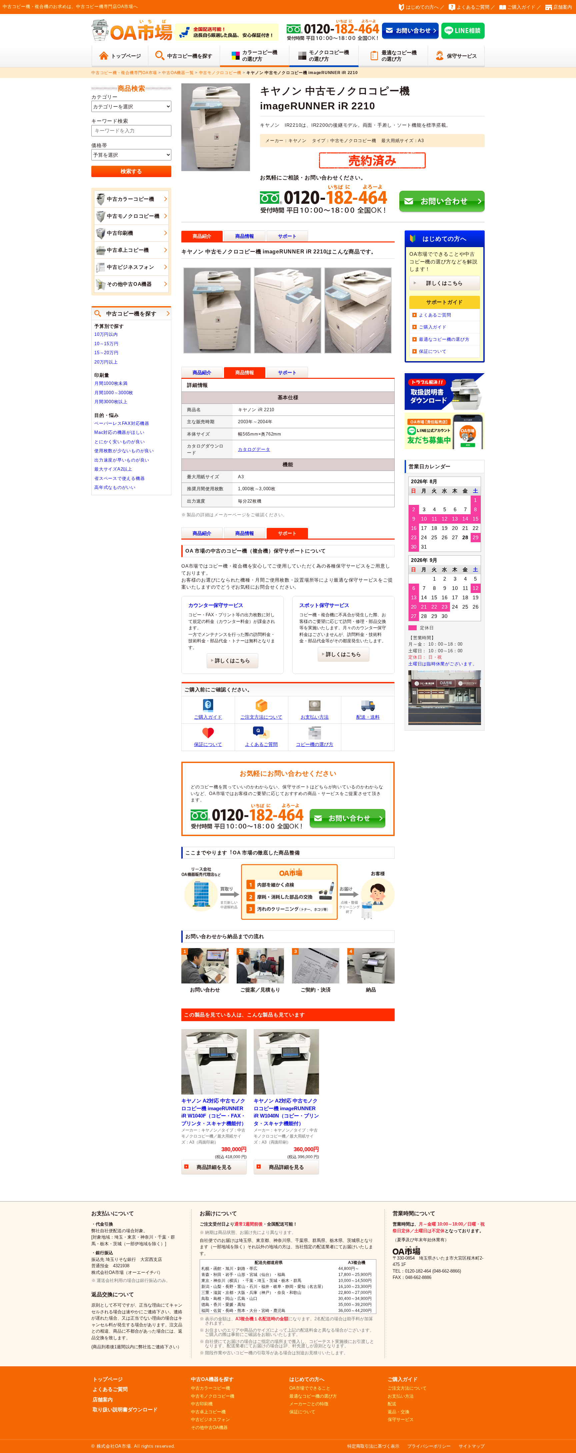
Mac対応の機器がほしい (119, 432)
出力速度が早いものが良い (121, 460)
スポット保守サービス (324, 605)
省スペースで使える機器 (119, 478)
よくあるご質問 (473, 7)
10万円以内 (106, 334)
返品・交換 (398, 1411)
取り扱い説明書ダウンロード (125, 1409)
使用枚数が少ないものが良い (124, 450)
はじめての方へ (422, 7)
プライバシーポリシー (429, 1446)
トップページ (126, 56)
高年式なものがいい (115, 487)
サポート (287, 236)
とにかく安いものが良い (119, 441)
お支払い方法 (315, 717)
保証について (208, 744)
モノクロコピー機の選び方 (329, 55)
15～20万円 (106, 352)
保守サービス (462, 56)
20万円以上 (106, 362)
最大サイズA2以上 (113, 469)
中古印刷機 (120, 233)
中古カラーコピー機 (130, 199)
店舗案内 (562, 7)
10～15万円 (106, 343)
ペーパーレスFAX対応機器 (121, 423)
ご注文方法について (261, 717)
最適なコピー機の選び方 (399, 56)
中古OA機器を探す (212, 1379)
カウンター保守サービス (215, 605)
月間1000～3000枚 (113, 392)
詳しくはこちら (232, 660)
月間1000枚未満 (111, 383)
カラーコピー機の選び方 (259, 55)
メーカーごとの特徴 (308, 1403)
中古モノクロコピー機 (133, 216)
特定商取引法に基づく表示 (373, 1446)
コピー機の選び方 (314, 744)
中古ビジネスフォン (130, 267)
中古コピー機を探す (189, 56)
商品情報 (244, 236)
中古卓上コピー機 (128, 250)
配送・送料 (368, 717)
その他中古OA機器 (129, 284)
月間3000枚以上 (111, 401)
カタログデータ (254, 449)
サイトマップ (472, 1446)
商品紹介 (202, 372)
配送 (392, 1403)
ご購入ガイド (521, 7)
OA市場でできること (309, 1388)
